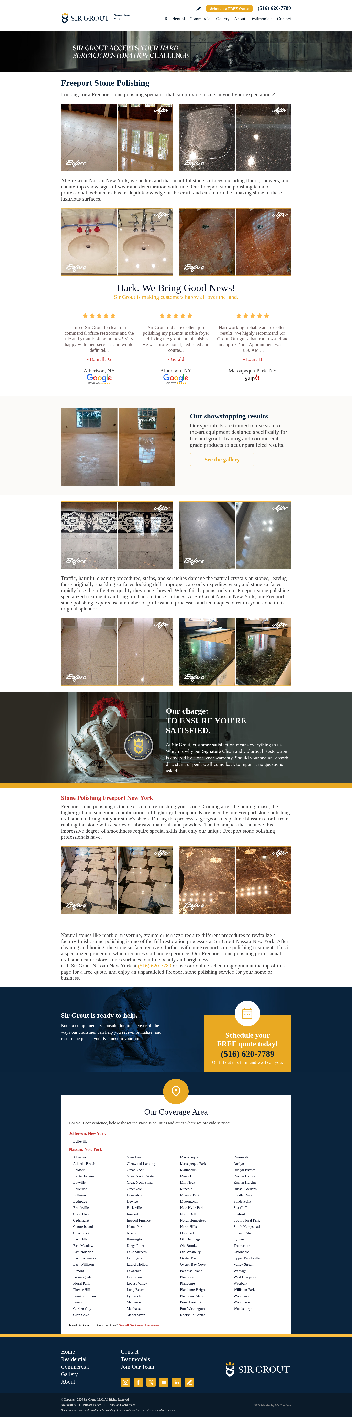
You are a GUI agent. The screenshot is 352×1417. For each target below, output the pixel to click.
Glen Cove (81, 1315)
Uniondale (241, 1252)
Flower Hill (81, 1290)
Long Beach (136, 1290)
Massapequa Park (193, 1164)
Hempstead (135, 1195)
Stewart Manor (245, 1233)
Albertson (80, 1157)
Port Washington (192, 1309)
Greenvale (134, 1189)
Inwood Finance (139, 1220)
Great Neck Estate (140, 1176)
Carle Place (81, 1214)
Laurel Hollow (137, 1264)
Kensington (135, 1239)
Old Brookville (191, 1245)
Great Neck (135, 1170)
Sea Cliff (240, 1208)
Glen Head (135, 1157)
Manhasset (134, 1309)
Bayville (79, 1182)
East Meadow (83, 1245)
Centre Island (83, 1227)
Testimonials (261, 18)
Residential (175, 18)
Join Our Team (137, 1367)
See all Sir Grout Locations (139, 1325)
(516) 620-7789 (274, 8)
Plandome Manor (193, 1296)
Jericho (132, 1233)
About (239, 18)
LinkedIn (176, 1382)
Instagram (125, 1382)
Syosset (239, 1239)
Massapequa (189, 1157)
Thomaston (242, 1245)
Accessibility (68, 1404)
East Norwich (83, 1252)
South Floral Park (247, 1220)
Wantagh (240, 1271)
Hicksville (134, 1208)
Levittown (134, 1277)
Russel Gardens (245, 1189)
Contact (284, 18)
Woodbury (241, 1296)
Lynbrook (134, 1296)
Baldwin (79, 1170)
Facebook (138, 1382)
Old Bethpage (190, 1239)
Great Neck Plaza (140, 1182)
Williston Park (244, 1290)
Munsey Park (190, 1195)
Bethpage (80, 1201)
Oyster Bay (188, 1258)
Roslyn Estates (244, 1170)
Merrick (186, 1176)
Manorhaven (136, 1315)
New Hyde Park (192, 1208)
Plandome (187, 1283)
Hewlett (132, 1201)
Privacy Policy (92, 1404)
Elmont (78, 1271)
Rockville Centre (192, 1315)
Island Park (135, 1227)
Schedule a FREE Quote (229, 9)
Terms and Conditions (121, 1404)
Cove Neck (81, 1233)
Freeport (79, 1302)
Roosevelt (241, 1157)
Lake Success (137, 1252)
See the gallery (222, 459)
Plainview (187, 1277)
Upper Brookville (247, 1258)
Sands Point (242, 1201)
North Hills (188, 1227)
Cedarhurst (81, 1220)
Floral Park (81, 1283)
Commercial (200, 18)
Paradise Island (191, 1271)
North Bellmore (191, 1214)
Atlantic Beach (84, 1164)
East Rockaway (84, 1258)
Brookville (81, 1208)
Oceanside (187, 1233)
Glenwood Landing (141, 1164)
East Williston (83, 1264)
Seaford (239, 1214)
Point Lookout (190, 1302)
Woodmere (242, 1302)
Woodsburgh (243, 1309)
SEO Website (262, 1405)
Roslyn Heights (245, 1182)
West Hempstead (246, 1277)
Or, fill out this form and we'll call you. (247, 1062)
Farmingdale (82, 1277)
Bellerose (80, 1189)
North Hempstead (193, 1220)
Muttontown (189, 1201)
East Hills (80, 1239)
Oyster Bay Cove (193, 1264)
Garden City (82, 1309)
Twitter (151, 1382)
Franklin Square (85, 1296)
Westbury (241, 1283)
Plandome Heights (193, 1290)
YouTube (163, 1382)
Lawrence (134, 1271)
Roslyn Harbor (244, 1176)
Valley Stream (244, 1264)
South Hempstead (247, 1227)
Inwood (132, 1214)
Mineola (186, 1189)
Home (68, 1351)
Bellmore (80, 1195)
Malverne (134, 1302)
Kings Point (135, 1245)
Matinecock (188, 1170)
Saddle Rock (243, 1195)
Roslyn (239, 1164)
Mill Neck (187, 1182)
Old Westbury (190, 1252)
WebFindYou (283, 1405)
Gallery (223, 18)
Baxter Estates (83, 1176)
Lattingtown (136, 1258)
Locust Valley (137, 1283)
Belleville (80, 1141)
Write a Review (198, 9)
